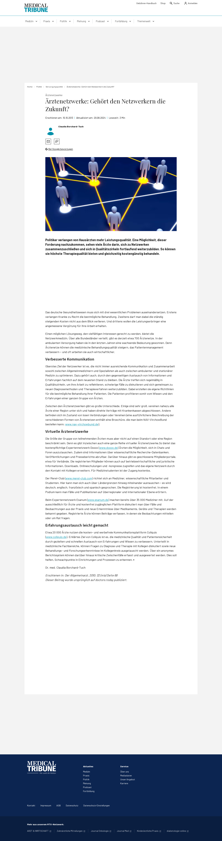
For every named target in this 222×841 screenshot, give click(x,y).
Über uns (124, 771)
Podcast (87, 787)
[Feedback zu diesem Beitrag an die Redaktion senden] (56, 141)
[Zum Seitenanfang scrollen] (216, 835)
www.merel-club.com (78, 478)
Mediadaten (126, 775)
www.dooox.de (108, 447)
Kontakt (31, 805)
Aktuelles (88, 766)
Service (124, 766)
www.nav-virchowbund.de (81, 424)
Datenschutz (72, 805)
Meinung (87, 783)
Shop (163, 3)
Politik (86, 779)
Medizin (86, 771)
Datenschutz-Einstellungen (96, 805)
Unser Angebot (127, 779)
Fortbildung (88, 791)
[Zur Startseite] (36, 8)
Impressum (45, 805)
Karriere (124, 783)
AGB (58, 805)
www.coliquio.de (56, 537)
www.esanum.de (98, 500)
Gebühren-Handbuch (146, 3)
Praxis (86, 775)
